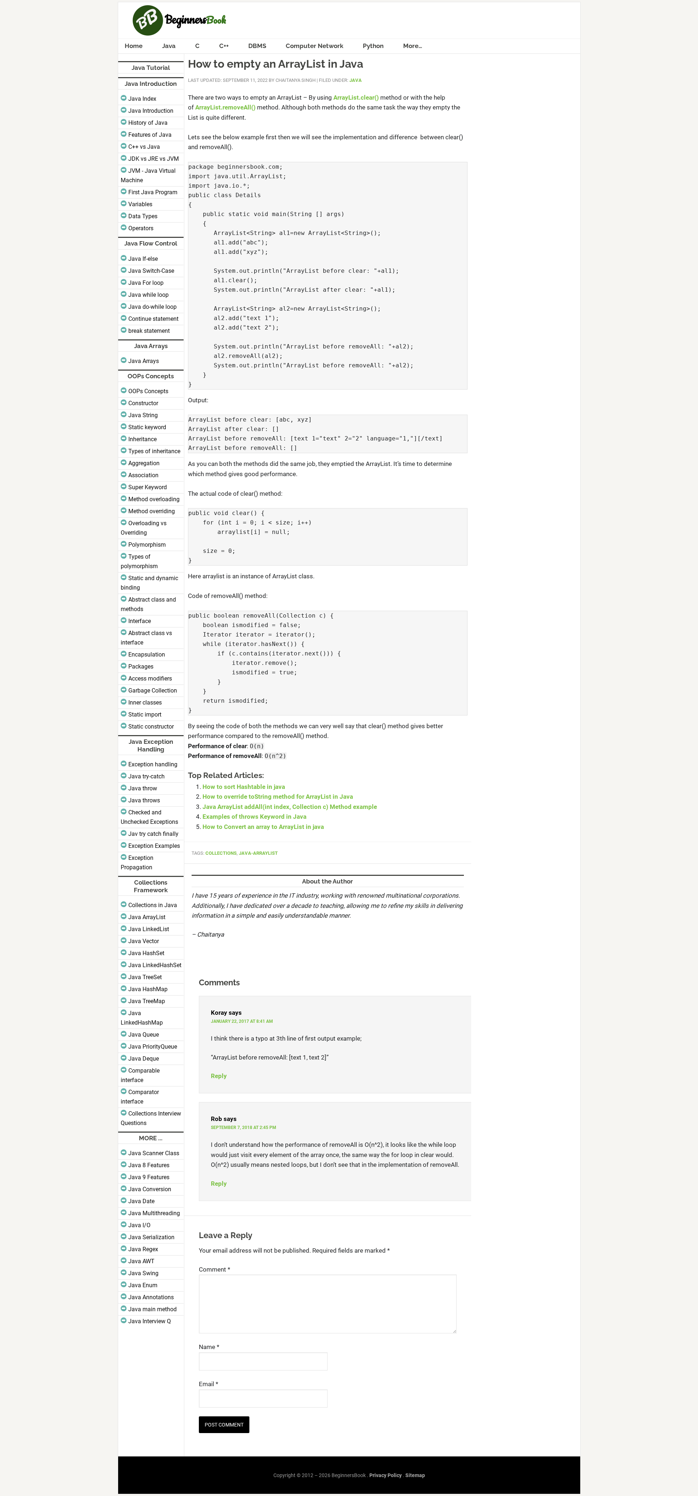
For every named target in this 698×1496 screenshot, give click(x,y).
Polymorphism (147, 544)
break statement (149, 330)
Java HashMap (148, 989)
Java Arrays (143, 361)
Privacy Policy (385, 1475)
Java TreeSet (145, 977)
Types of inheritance (154, 451)
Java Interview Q (149, 1321)
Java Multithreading (154, 1213)
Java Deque (143, 1058)
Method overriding (151, 511)
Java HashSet (146, 953)
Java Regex (143, 1249)
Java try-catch (146, 776)
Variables (140, 204)
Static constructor (151, 726)
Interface (139, 621)
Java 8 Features (148, 1165)
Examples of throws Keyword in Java (254, 816)
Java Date (141, 1201)
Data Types (142, 216)
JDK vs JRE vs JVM (153, 158)
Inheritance (142, 439)
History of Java (148, 122)
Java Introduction (150, 110)
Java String (143, 415)
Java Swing (143, 1273)
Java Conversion (149, 1189)
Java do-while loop (152, 306)
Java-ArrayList (258, 853)
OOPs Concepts (148, 391)
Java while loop (148, 294)
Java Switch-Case (151, 270)
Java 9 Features (148, 1177)
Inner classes (145, 702)
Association (143, 475)
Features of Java (150, 134)
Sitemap (415, 1475)
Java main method (152, 1309)
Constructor (143, 403)
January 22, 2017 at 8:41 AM (242, 1021)
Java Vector (143, 941)
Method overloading (154, 499)
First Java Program (152, 192)
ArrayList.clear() (356, 97)
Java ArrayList (146, 917)
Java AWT (141, 1261)
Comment (214, 1269)
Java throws (144, 800)
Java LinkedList (148, 929)
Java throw (142, 788)
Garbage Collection (152, 690)
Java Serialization (151, 1237)
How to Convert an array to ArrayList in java (263, 826)
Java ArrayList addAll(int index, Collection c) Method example (289, 806)
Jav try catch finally (153, 833)
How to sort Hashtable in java (243, 786)
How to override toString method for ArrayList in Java (277, 796)
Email (208, 1384)
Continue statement (153, 318)
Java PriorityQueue (152, 1046)
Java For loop (146, 282)
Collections (221, 853)
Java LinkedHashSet (154, 965)
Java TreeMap (146, 1001)
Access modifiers (150, 678)
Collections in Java (152, 905)
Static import (144, 714)
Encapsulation (146, 654)
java (355, 80)
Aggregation (144, 463)
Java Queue (143, 1034)
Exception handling (152, 764)
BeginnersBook (349, 20)
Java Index (142, 98)
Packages (140, 666)
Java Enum (142, 1285)
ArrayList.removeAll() (225, 107)
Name (209, 1347)
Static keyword (147, 427)
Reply (219, 1076)
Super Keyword (147, 487)
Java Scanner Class (153, 1153)
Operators (140, 228)
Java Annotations (151, 1297)
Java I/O (139, 1225)
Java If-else (143, 258)
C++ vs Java (144, 146)
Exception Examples (154, 845)
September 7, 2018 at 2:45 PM (243, 1127)
